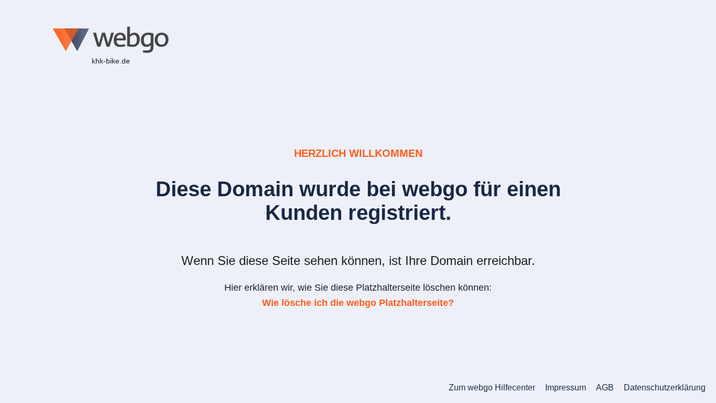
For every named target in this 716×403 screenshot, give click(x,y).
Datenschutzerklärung (665, 387)
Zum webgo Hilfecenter (492, 387)
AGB (605, 387)
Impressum (565, 387)
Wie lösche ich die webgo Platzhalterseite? (358, 303)
